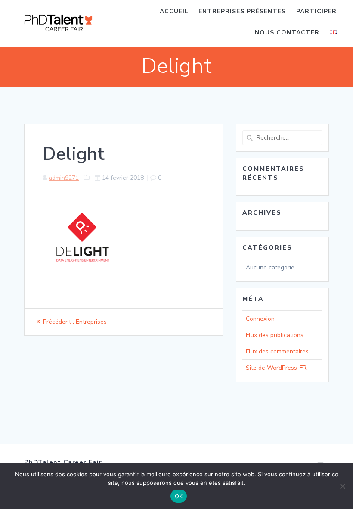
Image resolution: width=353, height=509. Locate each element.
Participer (316, 11)
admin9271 (64, 178)
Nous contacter (287, 32)
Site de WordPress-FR (276, 368)
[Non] (342, 486)
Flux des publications (274, 335)
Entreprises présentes (242, 11)
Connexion (260, 319)
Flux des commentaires (277, 351)
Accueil (174, 11)
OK (179, 496)
